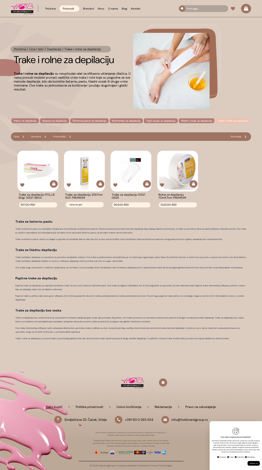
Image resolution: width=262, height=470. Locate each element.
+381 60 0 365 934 (139, 420)
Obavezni (222, 457)
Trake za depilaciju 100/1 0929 (128, 196)
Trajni (232, 457)
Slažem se (254, 463)
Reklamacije (163, 407)
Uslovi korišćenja (129, 407)
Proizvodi (68, 8)
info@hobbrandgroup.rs (190, 420)
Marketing (250, 457)
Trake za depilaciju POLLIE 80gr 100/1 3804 (37, 196)
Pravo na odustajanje (200, 407)
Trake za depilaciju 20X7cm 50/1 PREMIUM (84, 196)
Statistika (240, 457)
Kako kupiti (54, 407)
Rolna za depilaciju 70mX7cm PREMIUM (172, 196)
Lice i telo (36, 49)
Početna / (21, 49)
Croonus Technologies (161, 465)
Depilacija (54, 49)
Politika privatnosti (89, 407)
